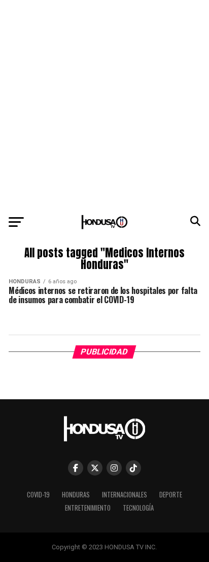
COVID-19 (38, 494)
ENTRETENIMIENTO (88, 508)
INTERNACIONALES (124, 494)
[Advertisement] (104, 105)
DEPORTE (170, 494)
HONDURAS (76, 494)
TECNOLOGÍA (138, 508)
